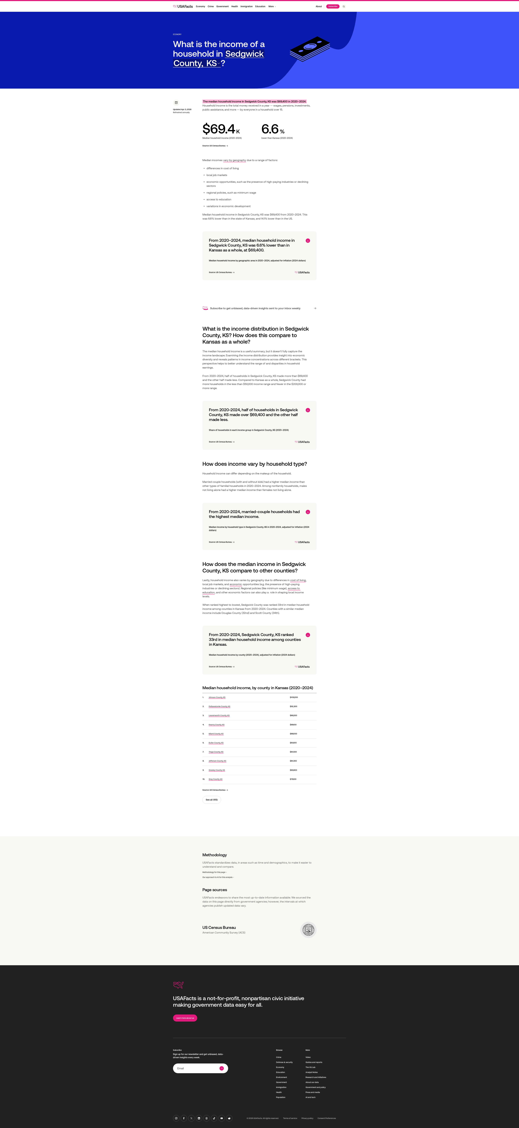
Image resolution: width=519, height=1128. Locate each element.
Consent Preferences (327, 1118)
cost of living (298, 580)
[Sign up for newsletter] (221, 1068)
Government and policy (316, 1087)
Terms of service (290, 1118)
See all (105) (212, 799)
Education (260, 6)
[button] (218, 58)
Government (222, 6)
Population (280, 1097)
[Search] (344, 6)
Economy (200, 6)
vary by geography (234, 160)
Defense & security (284, 1062)
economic (236, 584)
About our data (312, 1082)
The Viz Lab (310, 1067)
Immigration (247, 6)
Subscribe (332, 6)
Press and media (313, 1092)
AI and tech (310, 1097)
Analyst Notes (312, 1072)
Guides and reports (314, 1062)
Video (308, 1057)
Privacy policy (307, 1118)
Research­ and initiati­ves (316, 1077)
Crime (211, 6)
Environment (281, 1077)
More (271, 6)
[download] (308, 240)
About (319, 6)
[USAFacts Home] (183, 6)
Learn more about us (185, 1018)
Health (234, 6)
